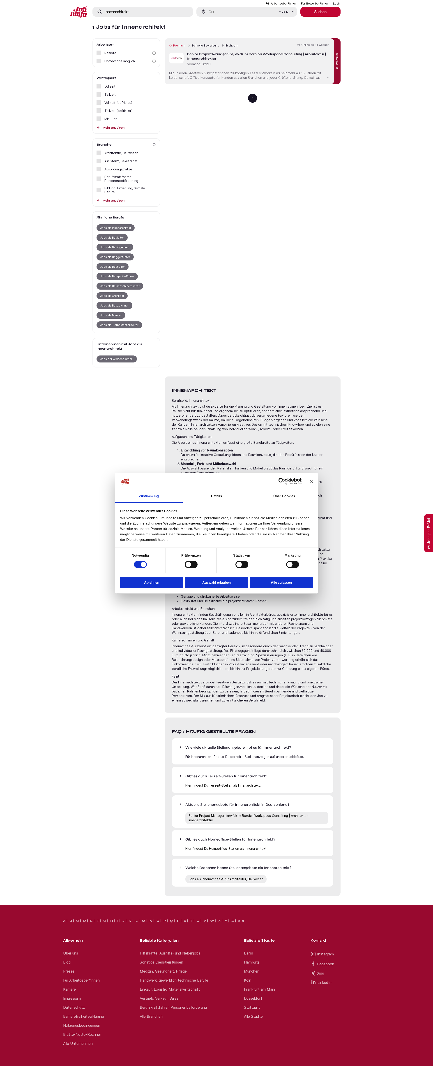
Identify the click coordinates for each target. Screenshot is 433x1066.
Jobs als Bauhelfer (112, 266)
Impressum (72, 998)
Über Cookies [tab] (284, 496)
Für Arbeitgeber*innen (81, 980)
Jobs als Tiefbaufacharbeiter (119, 325)
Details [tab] (216, 496)
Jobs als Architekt (112, 295)
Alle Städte (253, 1016)
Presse (68, 971)
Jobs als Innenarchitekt (115, 228)
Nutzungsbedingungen (81, 1025)
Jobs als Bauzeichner (114, 305)
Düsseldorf (253, 998)
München (251, 971)
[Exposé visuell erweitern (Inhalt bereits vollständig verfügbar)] (327, 77)
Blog (67, 962)
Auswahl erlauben (216, 582)
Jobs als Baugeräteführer (117, 276)
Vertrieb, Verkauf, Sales (159, 998)
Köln (247, 980)
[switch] (191, 564)
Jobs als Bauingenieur (115, 247)
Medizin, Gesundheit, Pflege (163, 971)
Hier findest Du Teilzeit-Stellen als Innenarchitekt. (223, 785)
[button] (154, 53)
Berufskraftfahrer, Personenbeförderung (173, 1007)
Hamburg (251, 962)
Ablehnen (151, 582)
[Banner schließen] (311, 481)
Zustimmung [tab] (149, 496)
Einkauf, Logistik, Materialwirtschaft (170, 989)
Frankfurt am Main (259, 989)
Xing (320, 973)
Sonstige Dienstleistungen (161, 962)
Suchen (320, 11)
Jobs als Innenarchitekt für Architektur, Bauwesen (226, 879)
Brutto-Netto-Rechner (82, 1034)
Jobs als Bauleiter (112, 237)
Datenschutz (74, 1007)
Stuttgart (252, 1007)
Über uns (70, 953)
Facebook (325, 964)
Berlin (248, 953)
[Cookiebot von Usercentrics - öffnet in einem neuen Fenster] (282, 481)
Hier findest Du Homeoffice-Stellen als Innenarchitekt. (226, 848)
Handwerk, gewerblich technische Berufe (174, 980)
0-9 (241, 921)
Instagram (325, 954)
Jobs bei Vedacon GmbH (116, 359)
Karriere (69, 989)
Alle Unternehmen (78, 1043)
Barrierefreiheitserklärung (83, 1016)
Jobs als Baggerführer (115, 257)
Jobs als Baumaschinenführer (120, 286)
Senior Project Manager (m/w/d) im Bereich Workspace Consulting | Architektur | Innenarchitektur (249, 818)
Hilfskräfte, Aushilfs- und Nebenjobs (170, 953)
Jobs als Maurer (111, 315)
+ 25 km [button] (284, 11)
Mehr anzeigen (113, 128)
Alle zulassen (281, 582)
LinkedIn (325, 982)
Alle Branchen (151, 1016)
